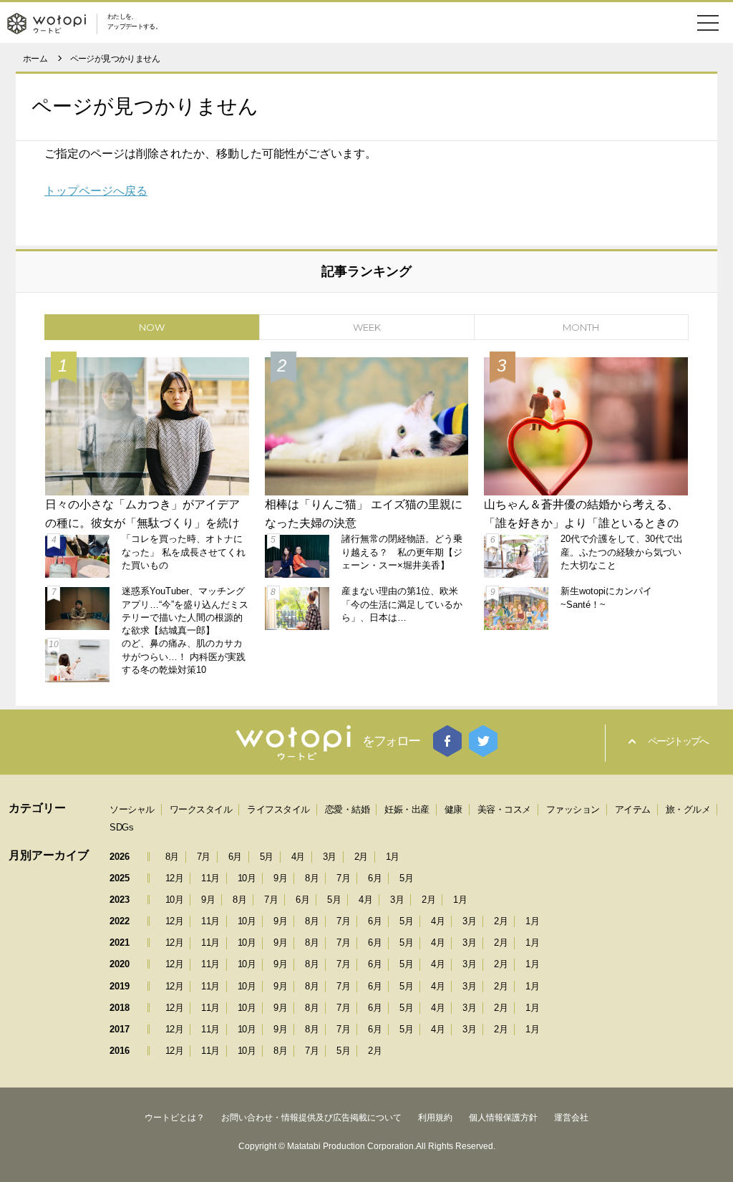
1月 (392, 856)
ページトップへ (678, 741)
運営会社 (571, 1118)
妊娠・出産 (406, 809)
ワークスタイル (201, 809)
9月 (280, 878)
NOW (152, 327)
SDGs (121, 827)
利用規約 (435, 1118)
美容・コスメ (504, 809)
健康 (453, 809)
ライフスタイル (278, 809)
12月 (174, 878)
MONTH (581, 327)
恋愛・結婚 (347, 809)
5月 (266, 856)
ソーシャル (132, 809)
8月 (172, 856)
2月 (361, 856)
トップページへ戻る (95, 191)
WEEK (367, 327)
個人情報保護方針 (503, 1118)
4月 (298, 856)
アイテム (633, 809)
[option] (366, 518)
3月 (329, 856)
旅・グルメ (688, 809)
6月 (235, 856)
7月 (203, 856)
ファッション (573, 809)
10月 (247, 878)
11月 (210, 878)
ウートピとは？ (175, 1118)
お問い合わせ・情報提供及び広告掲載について (311, 1118)
